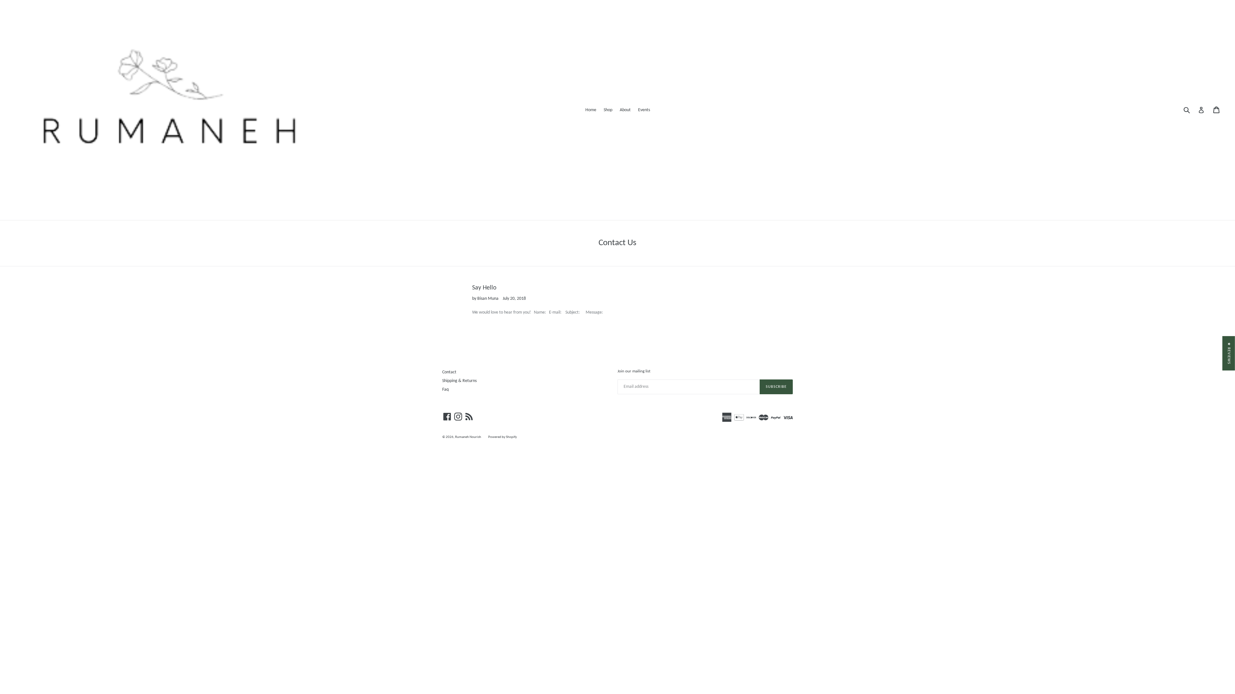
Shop (608, 110)
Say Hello (484, 288)
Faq (445, 389)
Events (644, 110)
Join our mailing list (634, 371)
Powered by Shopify (502, 437)
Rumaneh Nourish (468, 437)
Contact (449, 372)
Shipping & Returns (459, 380)
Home (590, 110)
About (625, 110)
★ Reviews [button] (1229, 353)
